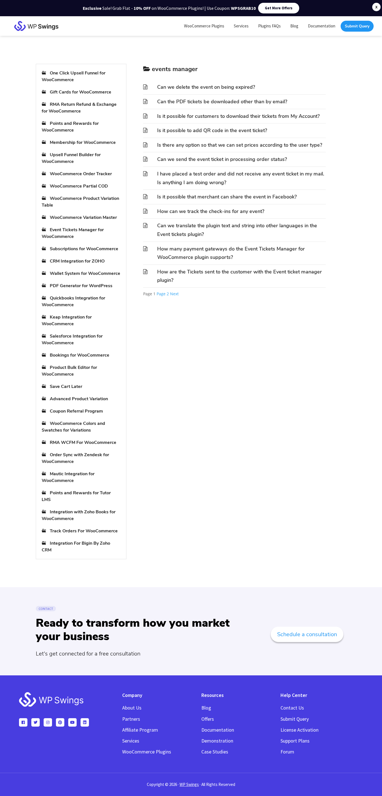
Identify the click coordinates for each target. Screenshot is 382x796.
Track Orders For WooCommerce (84, 531)
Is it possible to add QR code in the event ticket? (212, 130)
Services (130, 741)
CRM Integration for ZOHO (77, 261)
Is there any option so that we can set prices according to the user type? (239, 145)
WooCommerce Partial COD (79, 186)
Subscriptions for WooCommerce (84, 249)
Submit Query (294, 719)
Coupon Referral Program (76, 411)
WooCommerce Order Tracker (81, 174)
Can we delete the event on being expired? (206, 87)
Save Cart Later (66, 386)
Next (174, 293)
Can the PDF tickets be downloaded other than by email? (222, 101)
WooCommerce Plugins (146, 751)
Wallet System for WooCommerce (85, 273)
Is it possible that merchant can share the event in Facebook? (227, 196)
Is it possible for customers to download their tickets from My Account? (238, 116)
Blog (206, 707)
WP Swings (189, 784)
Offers (207, 719)
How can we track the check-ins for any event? (210, 211)
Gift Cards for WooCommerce (80, 92)
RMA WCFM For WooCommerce (83, 442)
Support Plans (295, 741)
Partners (131, 719)
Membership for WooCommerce (83, 142)
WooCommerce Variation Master (83, 217)
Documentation (217, 730)
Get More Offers (279, 8)
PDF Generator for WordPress (81, 286)
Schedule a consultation (307, 634)
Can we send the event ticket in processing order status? (222, 159)
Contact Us (292, 707)
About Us (132, 707)
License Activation (299, 730)
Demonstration (217, 741)
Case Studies (214, 751)
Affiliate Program (140, 730)
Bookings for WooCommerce (79, 355)
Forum (287, 751)
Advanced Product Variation (79, 399)
